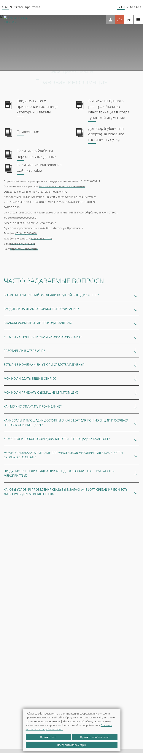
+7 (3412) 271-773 (41, 238)
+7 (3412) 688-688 (129, 7)
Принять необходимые (94, 737)
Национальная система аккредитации (62, 186)
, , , (22, 7)
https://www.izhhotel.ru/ (24, 249)
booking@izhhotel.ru (23, 243)
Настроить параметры (71, 745)
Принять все (48, 737)
